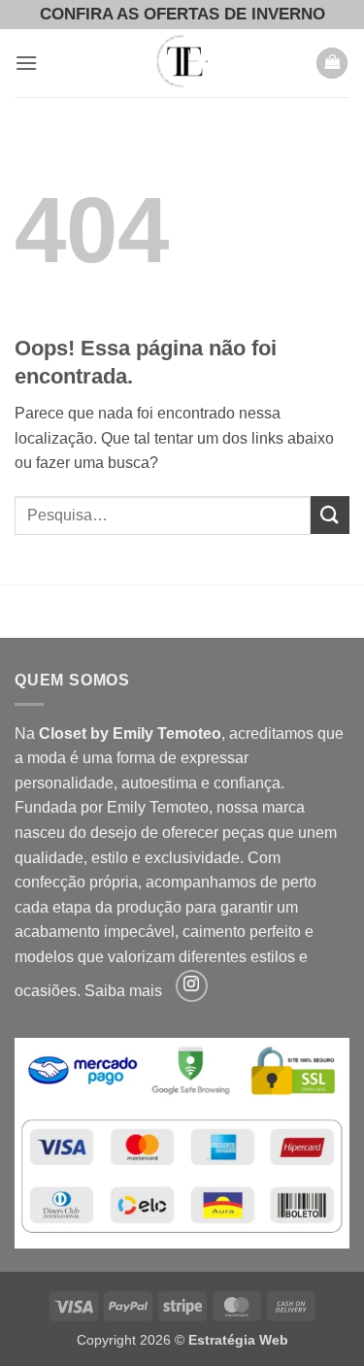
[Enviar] (330, 515)
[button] (26, 62)
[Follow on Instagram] (192, 986)
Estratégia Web (238, 1340)
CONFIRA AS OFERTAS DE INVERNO (182, 14)
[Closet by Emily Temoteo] (182, 63)
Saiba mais (123, 991)
